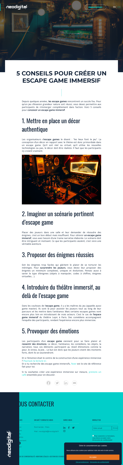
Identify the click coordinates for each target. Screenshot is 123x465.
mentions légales (42, 456)
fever (74, 363)
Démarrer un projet (95, 7)
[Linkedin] (65, 382)
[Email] (74, 382)
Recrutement (20, 441)
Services (18, 430)
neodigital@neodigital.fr (49, 431)
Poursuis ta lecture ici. (34, 360)
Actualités (19, 437)
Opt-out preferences (82, 462)
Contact (18, 447)
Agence (18, 427)
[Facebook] (48, 382)
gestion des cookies (57, 456)
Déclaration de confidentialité (99, 462)
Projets (18, 434)
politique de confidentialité (25, 456)
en (119, 7)
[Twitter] (57, 382)
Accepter (93, 457)
